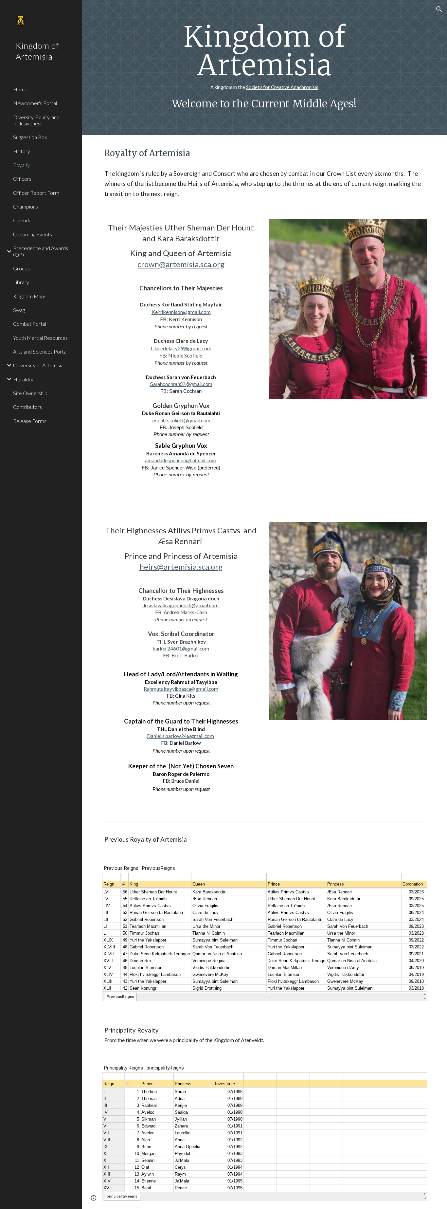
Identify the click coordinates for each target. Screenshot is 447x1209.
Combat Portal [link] (29, 324)
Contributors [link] (27, 407)
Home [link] (20, 89)
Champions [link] (25, 206)
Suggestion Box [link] (30, 137)
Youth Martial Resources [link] (40, 338)
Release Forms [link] (29, 421)
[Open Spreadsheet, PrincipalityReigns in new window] (414, 1071)
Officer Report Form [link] (36, 193)
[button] (439, 9)
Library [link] (21, 282)
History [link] (21, 151)
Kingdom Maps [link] (29, 296)
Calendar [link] (23, 220)
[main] (264, 67)
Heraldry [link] (23, 379)
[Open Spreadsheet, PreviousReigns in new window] (414, 871)
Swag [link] (19, 310)
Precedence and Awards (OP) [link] (40, 251)
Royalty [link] (21, 165)
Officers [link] (22, 178)
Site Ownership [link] (30, 393)
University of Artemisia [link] (38, 365)
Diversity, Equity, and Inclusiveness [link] (36, 120)
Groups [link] (21, 268)
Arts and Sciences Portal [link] (40, 351)
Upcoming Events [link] (32, 234)
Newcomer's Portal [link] (35, 103)
